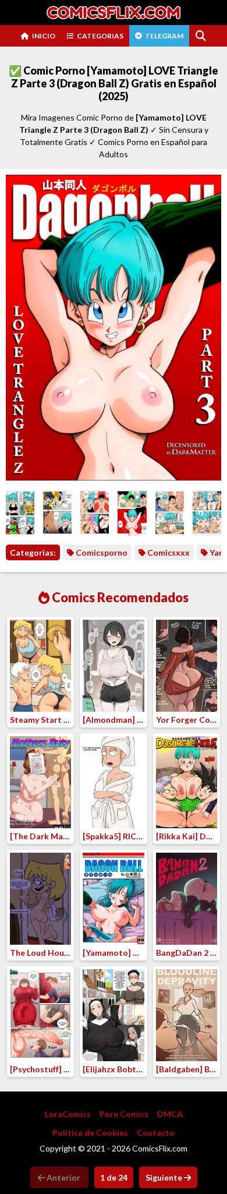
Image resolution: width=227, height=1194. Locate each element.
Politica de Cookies (90, 1133)
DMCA (170, 1114)
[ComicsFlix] (113, 12)
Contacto (156, 1133)
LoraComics (68, 1114)
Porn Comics (124, 1114)
